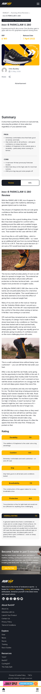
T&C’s (30, 675)
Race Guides (6, 648)
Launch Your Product (9, 615)
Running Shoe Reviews (19, 13)
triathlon (12, 589)
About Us (5, 609)
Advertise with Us (8, 612)
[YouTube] (21, 598)
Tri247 (4, 657)
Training (4, 644)
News (4, 638)
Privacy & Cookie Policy (17, 675)
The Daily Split (7, 667)
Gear (3, 634)
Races (4, 641)
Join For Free (9, 568)
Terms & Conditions (9, 625)
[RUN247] (7, 3)
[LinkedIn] (3, 599)
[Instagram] (7, 598)
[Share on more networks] (10, 76)
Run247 (4, 660)
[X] (14, 598)
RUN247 (6, 13)
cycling (27, 589)
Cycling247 (6, 664)
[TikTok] (18, 598)
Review (11, 183)
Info (29, 183)
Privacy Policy (7, 622)
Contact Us (6, 618)
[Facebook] (11, 598)
